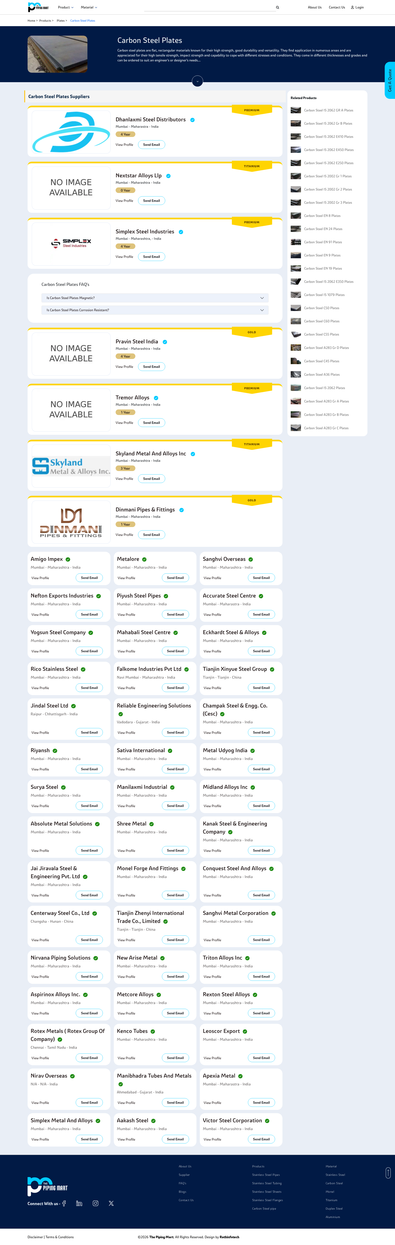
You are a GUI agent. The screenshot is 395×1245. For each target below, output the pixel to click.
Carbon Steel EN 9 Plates (322, 255)
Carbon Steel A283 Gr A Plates (326, 401)
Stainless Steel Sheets (267, 1192)
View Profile (124, 145)
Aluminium (333, 1217)
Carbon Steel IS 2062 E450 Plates (329, 150)
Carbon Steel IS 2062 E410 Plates (328, 136)
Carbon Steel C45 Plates (321, 361)
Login (360, 7)
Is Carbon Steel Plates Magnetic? (71, 298)
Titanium (332, 1200)
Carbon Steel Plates (82, 20)
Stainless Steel (335, 1175)
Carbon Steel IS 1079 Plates (324, 295)
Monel (330, 1192)
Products (45, 20)
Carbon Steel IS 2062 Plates (324, 388)
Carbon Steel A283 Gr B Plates (326, 415)
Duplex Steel (334, 1208)
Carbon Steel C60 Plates (321, 321)
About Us (315, 7)
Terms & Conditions (59, 1237)
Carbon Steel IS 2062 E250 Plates (328, 163)
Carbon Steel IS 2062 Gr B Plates (328, 123)
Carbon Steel (334, 1183)
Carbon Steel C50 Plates (321, 308)
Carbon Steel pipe (264, 1208)
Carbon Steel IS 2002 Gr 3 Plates (328, 202)
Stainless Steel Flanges (267, 1200)
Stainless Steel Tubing (267, 1183)
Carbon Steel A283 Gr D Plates (326, 348)
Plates (61, 20)
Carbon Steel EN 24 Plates (323, 229)
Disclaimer (35, 1237)
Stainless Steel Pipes (266, 1175)
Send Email (151, 145)
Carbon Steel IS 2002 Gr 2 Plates (328, 189)
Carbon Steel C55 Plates (321, 334)
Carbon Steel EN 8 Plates (322, 216)
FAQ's (182, 1183)
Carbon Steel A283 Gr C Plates (326, 428)
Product (64, 7)
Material (88, 7)
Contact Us (337, 7)
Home (31, 20)
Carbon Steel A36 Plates (322, 374)
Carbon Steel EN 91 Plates (323, 242)
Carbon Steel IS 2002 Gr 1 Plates (328, 176)
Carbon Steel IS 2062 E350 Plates (328, 281)
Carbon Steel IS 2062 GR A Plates (328, 110)
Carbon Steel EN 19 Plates (323, 268)
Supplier (184, 1175)
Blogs (182, 1192)
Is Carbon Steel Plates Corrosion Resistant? (78, 310)
